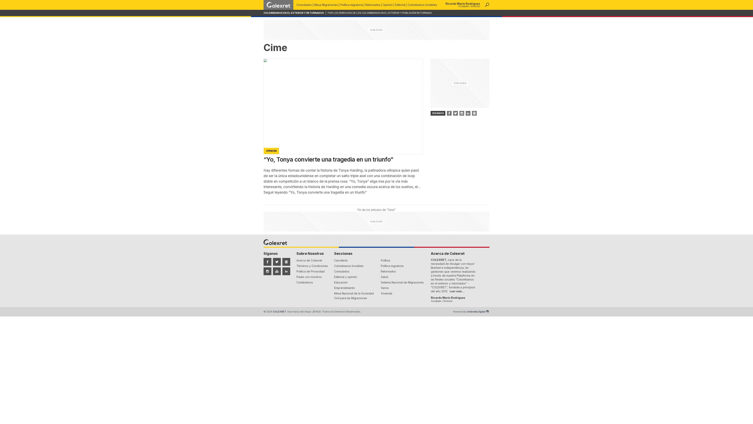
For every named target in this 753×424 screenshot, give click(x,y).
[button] (487, 5)
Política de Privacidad (310, 271)
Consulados (304, 4)
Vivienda (386, 293)
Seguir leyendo (315, 192)
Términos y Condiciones (312, 266)
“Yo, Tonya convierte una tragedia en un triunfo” (328, 159)
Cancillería (340, 260)
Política (385, 260)
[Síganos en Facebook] (449, 113)
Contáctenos (304, 282)
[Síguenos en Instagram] (267, 271)
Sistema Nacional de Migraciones (402, 282)
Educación (341, 282)
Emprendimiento (344, 288)
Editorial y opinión (345, 277)
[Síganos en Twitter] (455, 113)
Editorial (400, 4)
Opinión (388, 4)
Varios (385, 288)
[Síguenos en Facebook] (267, 262)
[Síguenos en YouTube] (277, 271)
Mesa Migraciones (326, 4)
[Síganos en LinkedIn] (468, 113)
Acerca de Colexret (309, 260)
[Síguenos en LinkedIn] (286, 271)
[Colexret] (278, 5)
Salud (384, 277)
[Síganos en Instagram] (461, 113)
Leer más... (457, 291)
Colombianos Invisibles (422, 4)
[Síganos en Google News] (474, 113)
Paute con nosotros (309, 277)
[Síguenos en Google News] (286, 262)
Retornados (372, 4)
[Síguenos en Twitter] (277, 262)
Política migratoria (351, 4)
